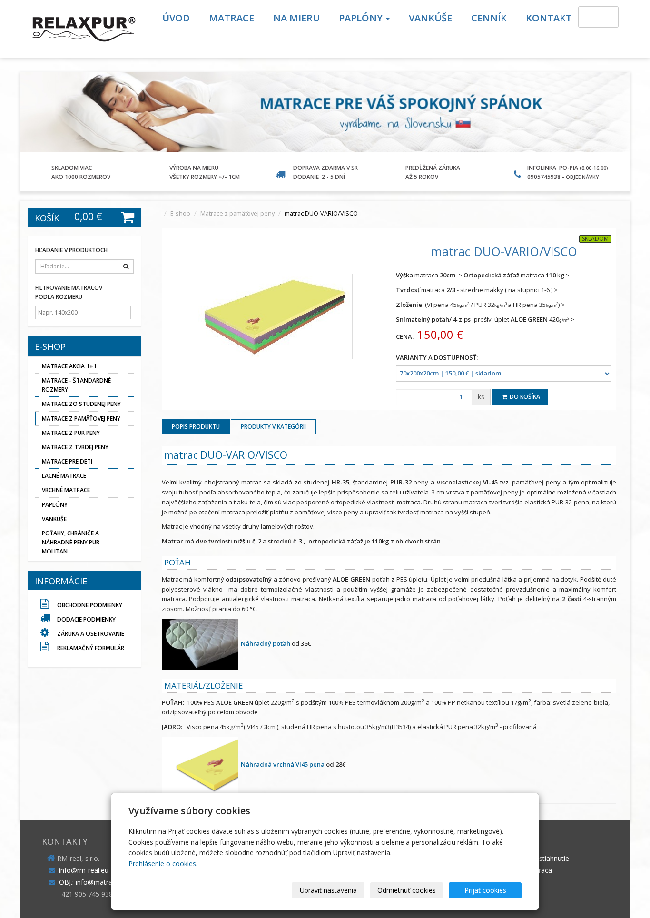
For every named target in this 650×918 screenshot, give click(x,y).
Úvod (176, 17)
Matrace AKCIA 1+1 (69, 366)
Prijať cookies (485, 890)
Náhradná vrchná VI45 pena (283, 764)
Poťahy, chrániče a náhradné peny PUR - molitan (72, 542)
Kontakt (549, 17)
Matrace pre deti (67, 461)
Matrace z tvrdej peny (75, 447)
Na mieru (296, 17)
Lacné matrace (64, 476)
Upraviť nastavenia (328, 890)
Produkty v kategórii (273, 427)
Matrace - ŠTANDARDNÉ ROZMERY (76, 385)
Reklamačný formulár (90, 648)
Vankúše (430, 17)
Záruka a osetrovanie (90, 634)
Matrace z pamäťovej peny (237, 213)
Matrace (231, 17)
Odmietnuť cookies (406, 890)
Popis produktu (196, 427)
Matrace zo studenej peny (81, 404)
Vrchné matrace (66, 490)
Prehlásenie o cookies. (162, 863)
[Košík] (598, 17)
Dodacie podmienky (86, 619)
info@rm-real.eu (83, 870)
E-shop (180, 213)
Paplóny (362, 17)
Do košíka (524, 397)
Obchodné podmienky (89, 605)
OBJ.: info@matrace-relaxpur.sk (107, 882)
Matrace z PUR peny (71, 433)
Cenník (489, 17)
